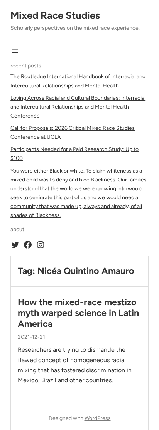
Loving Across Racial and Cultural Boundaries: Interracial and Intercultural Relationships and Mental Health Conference (77, 107)
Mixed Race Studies (55, 15)
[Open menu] (15, 51)
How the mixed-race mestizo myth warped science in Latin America (78, 313)
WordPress (98, 418)
